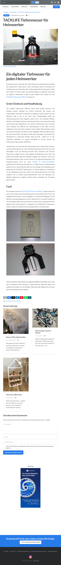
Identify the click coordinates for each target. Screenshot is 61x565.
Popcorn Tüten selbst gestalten (16, 337)
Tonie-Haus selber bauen (14, 395)
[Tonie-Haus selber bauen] (16, 374)
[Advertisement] (30, 521)
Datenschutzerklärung (23, 551)
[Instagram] (51, 2)
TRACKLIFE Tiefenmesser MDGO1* (32, 191)
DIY (12, 301)
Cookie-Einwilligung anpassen (38, 551)
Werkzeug (18, 301)
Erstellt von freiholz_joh (9, 66)
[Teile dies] (9, 297)
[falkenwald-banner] (30, 488)
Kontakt (6, 551)
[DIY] (35, 2)
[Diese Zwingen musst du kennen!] (45, 318)
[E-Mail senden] (5, 297)
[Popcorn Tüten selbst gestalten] (16, 321)
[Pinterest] (58, 2)
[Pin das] (21, 297)
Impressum (13, 551)
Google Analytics (52, 551)
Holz (14, 301)
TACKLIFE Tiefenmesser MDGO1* (17, 97)
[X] (55, 2)
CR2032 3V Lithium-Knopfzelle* (43, 162)
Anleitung (8, 301)
